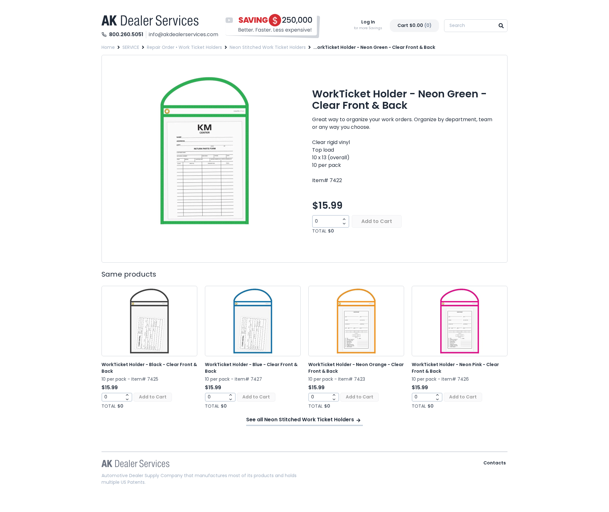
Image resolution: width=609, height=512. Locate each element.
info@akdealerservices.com (183, 34)
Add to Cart (376, 221)
